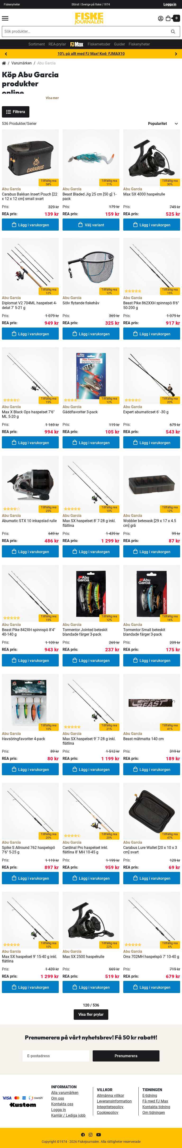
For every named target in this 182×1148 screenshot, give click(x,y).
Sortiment (36, 44)
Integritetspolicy (110, 1107)
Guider (119, 44)
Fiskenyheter (12, 4)
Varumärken (21, 63)
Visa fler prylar (91, 1014)
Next (176, 54)
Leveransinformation (114, 1101)
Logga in (170, 4)
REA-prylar (57, 44)
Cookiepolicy (107, 1112)
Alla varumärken (64, 1092)
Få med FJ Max (155, 1101)
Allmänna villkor (110, 1095)
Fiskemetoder (99, 44)
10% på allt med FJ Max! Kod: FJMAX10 (91, 53)
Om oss (57, 1098)
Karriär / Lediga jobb (68, 1115)
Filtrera (19, 111)
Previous (6, 54)
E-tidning (149, 1095)
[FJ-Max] (77, 44)
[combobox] (84, 31)
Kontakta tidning (156, 1107)
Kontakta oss (62, 1104)
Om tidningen (153, 1112)
